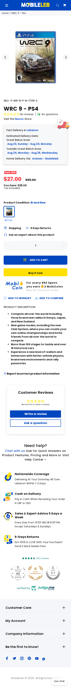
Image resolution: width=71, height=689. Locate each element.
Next (65, 57)
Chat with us (15, 451)
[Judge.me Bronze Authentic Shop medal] (35, 573)
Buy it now (35, 273)
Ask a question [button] (35, 423)
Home (5, 13)
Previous (5, 57)
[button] (11, 114)
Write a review (35, 414)
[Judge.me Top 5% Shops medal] (53, 573)
